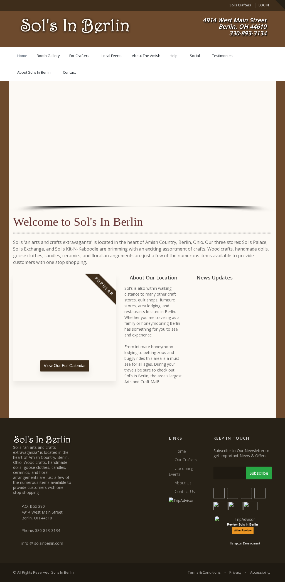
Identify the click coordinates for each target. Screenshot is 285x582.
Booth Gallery (48, 55)
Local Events (112, 55)
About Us (183, 483)
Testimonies (222, 55)
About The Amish (146, 55)
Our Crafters (186, 459)
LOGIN (264, 5)
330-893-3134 (47, 530)
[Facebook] (219, 493)
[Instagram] (246, 493)
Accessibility (260, 572)
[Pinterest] (260, 493)
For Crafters (79, 55)
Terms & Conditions (204, 572)
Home (22, 55)
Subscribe (259, 473)
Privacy (235, 572)
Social (195, 55)
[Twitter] (232, 493)
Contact (69, 72)
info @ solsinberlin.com (42, 543)
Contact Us (185, 491)
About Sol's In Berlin (34, 72)
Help (174, 55)
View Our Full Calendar (65, 365)
